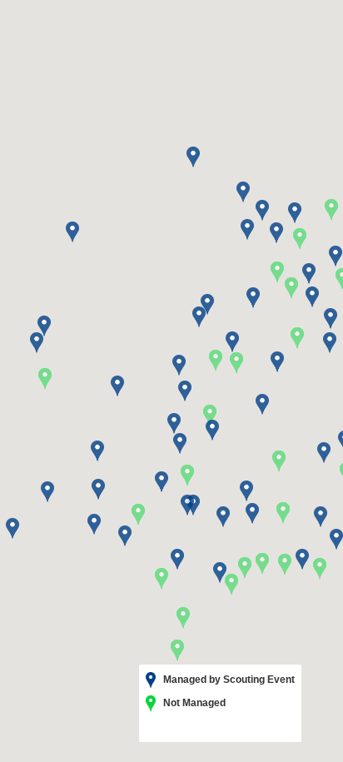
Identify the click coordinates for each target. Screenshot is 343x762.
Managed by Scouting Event (228, 679)
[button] (279, 461)
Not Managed (193, 703)
